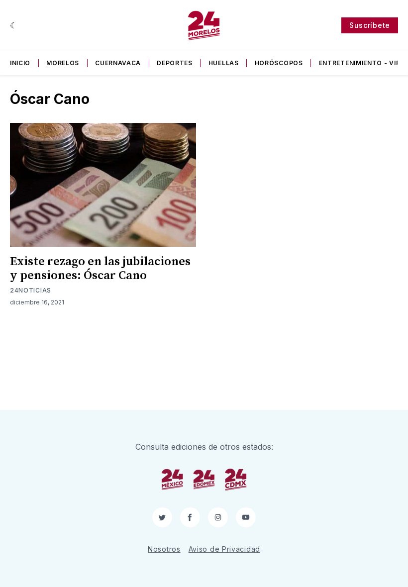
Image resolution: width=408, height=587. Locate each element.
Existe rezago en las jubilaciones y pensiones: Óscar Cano (100, 268)
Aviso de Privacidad (224, 549)
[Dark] (13, 25)
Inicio (20, 63)
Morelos (62, 63)
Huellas (223, 63)
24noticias (30, 290)
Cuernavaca (118, 63)
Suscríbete (369, 25)
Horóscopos (279, 63)
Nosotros (164, 549)
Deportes (175, 63)
